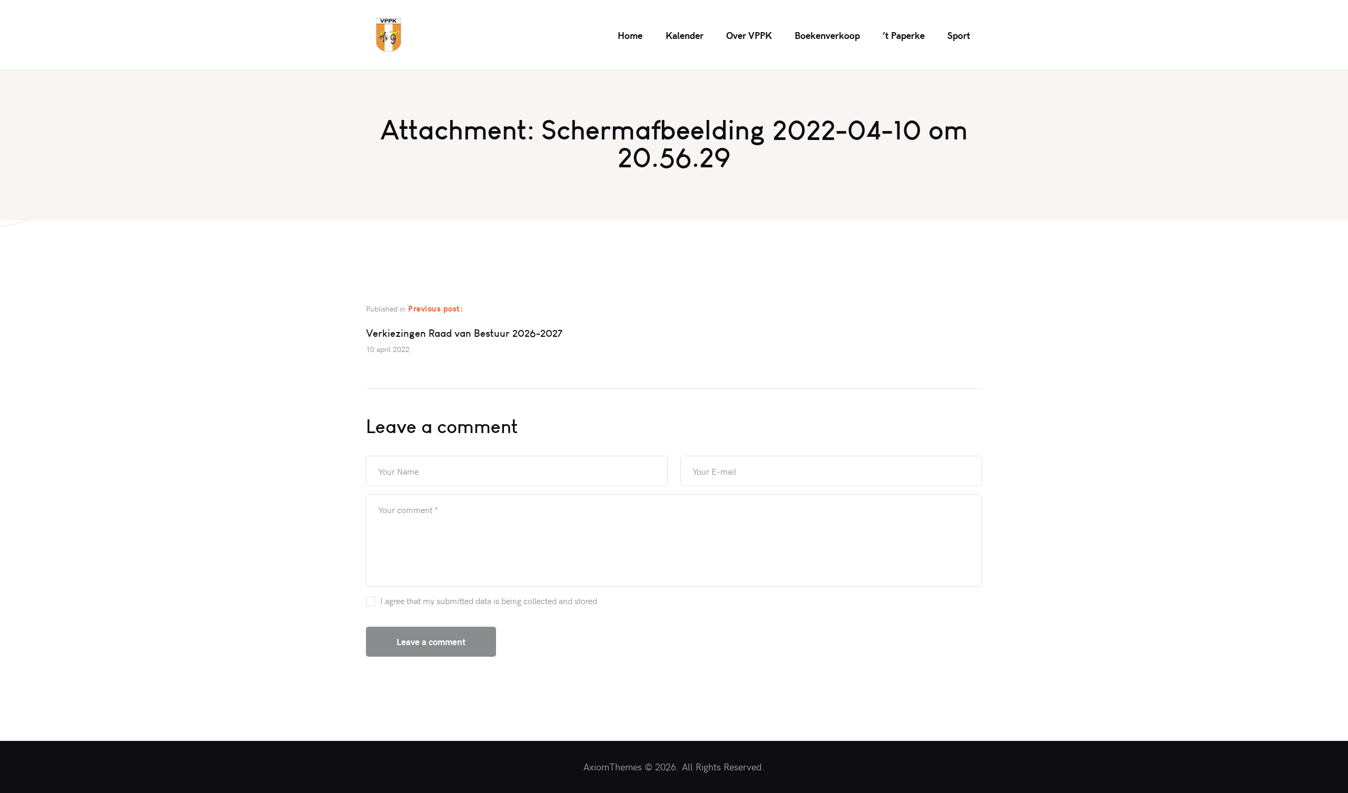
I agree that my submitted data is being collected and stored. (490, 600)
